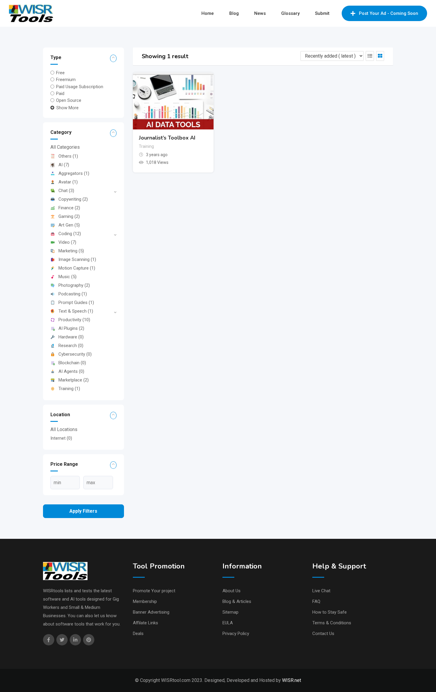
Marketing (71, 251)
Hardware (71, 337)
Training (69, 388)
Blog (234, 13)
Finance (69, 207)
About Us (231, 590)
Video (67, 242)
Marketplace (73, 380)
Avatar (68, 182)
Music (67, 276)
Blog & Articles (236, 601)
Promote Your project (154, 590)
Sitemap (230, 612)
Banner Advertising (151, 612)
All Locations (63, 429)
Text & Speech (75, 311)
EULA (227, 623)
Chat (66, 190)
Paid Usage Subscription (79, 86)
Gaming (69, 216)
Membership (145, 601)
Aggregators (73, 173)
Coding (69, 233)
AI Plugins (71, 328)
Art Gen (69, 225)
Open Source (68, 100)
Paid (60, 93)
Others (68, 156)
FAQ (316, 601)
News (260, 13)
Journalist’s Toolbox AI (167, 137)
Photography (74, 285)
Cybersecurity (75, 354)
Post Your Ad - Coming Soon (388, 13)
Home (207, 13)
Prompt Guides (76, 302)
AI (63, 164)
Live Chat (321, 590)
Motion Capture (76, 268)
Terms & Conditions (331, 623)
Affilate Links (145, 623)
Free (60, 72)
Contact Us (323, 633)
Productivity (74, 319)
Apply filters (83, 511)
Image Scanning (77, 259)
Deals (138, 633)
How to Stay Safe (329, 612)
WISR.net (291, 680)
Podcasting (72, 294)
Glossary (290, 13)
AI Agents (71, 371)
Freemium (66, 79)
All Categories (65, 147)
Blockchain (72, 362)
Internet (61, 438)
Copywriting (73, 199)
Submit (322, 13)
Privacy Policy (235, 633)
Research (70, 345)
